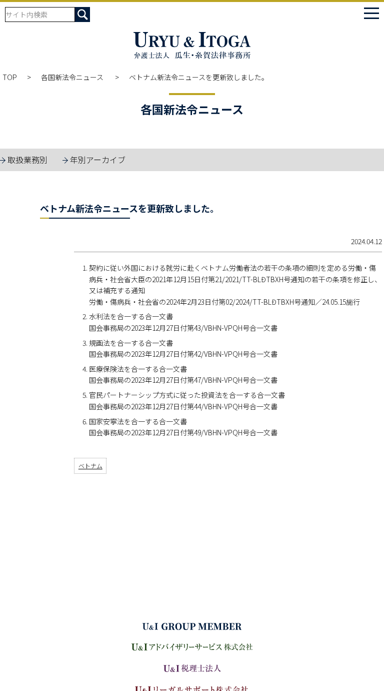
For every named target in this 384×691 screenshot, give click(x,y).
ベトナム (90, 465)
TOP (9, 77)
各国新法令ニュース (73, 77)
